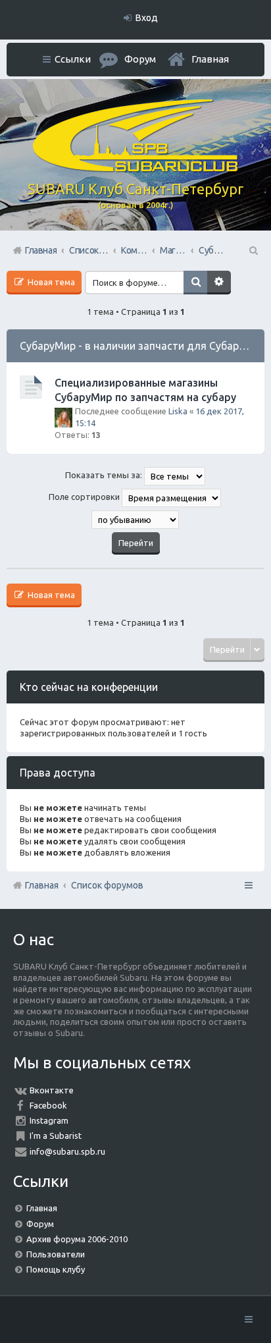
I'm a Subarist (56, 1135)
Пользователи (55, 1254)
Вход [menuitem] (147, 18)
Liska (177, 411)
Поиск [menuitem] (252, 250)
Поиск (195, 282)
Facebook (48, 1105)
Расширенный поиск (219, 282)
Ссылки (73, 59)
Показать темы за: (104, 475)
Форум (40, 1223)
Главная (210, 59)
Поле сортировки (85, 497)
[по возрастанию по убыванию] (135, 519)
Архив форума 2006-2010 (77, 1239)
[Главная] (135, 169)
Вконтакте (52, 1090)
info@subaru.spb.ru (67, 1151)
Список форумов (107, 885)
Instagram (49, 1120)
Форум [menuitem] (140, 59)
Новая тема (50, 282)
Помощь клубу (55, 1269)
